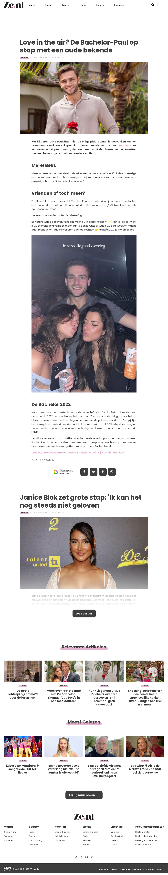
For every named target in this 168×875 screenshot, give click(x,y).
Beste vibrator (142, 832)
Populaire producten (149, 827)
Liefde (83, 5)
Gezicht (33, 836)
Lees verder (84, 613)
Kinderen (8, 840)
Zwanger (8, 836)
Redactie (103, 869)
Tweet (93, 472)
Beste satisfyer (143, 844)
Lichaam (33, 844)
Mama (32, 5)
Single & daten (90, 832)
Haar (31, 832)
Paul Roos (125, 145)
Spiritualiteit (117, 836)
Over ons (114, 869)
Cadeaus (60, 840)
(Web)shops (61, 836)
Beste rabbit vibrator (146, 836)
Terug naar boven (82, 795)
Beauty (48, 5)
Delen (84, 472)
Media (24, 57)
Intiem (86, 844)
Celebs (114, 840)
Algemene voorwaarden (143, 869)
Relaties (87, 840)
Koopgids (119, 5)
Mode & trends (63, 832)
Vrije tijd (115, 832)
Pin (103, 472)
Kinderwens (10, 832)
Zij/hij (85, 836)
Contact (159, 869)
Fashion (66, 5)
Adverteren (125, 869)
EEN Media (35, 869)
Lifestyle (100, 5)
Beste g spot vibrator (146, 840)
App (112, 472)
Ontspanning (35, 840)
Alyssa (60, 57)
